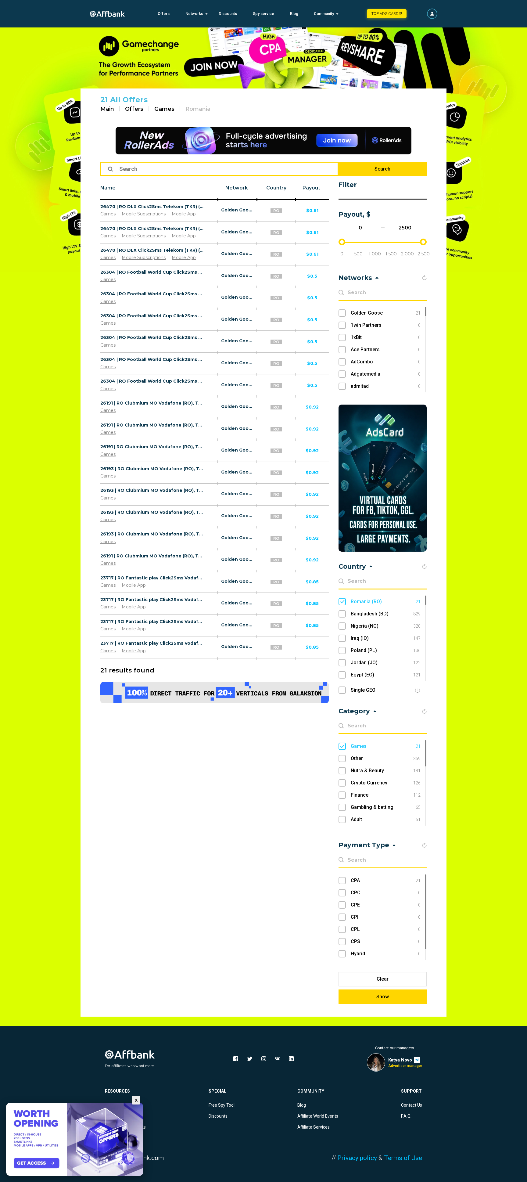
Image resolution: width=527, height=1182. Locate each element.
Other (386, 758)
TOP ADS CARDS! (386, 13)
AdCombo (386, 362)
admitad (386, 386)
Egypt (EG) (386, 675)
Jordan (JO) (386, 662)
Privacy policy (357, 1158)
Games (164, 109)
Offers (164, 13)
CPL (386, 929)
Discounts (228, 13)
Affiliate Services (313, 1127)
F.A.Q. (406, 1116)
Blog (294, 13)
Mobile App (184, 214)
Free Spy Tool (222, 1105)
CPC (386, 893)
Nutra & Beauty (386, 770)
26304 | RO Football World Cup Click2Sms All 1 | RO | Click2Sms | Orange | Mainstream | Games (151, 359)
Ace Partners (386, 349)
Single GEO (363, 690)
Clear (383, 979)
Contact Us (411, 1105)
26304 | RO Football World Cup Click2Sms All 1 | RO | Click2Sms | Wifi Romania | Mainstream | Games (151, 272)
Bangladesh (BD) (386, 614)
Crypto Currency (386, 783)
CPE (386, 905)
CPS (386, 941)
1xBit (386, 337)
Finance (386, 795)
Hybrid (386, 954)
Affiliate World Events (317, 1116)
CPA (386, 880)
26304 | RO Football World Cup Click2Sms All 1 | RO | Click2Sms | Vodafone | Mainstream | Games (151, 294)
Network (236, 188)
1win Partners (386, 325)
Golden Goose (237, 210)
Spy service (263, 13)
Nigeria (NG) (386, 626)
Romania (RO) (386, 601)
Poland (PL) (386, 650)
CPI (386, 917)
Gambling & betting (386, 807)
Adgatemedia (386, 374)
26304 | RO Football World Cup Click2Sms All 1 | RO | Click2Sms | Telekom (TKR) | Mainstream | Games (151, 316)
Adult (386, 819)
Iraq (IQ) (386, 638)
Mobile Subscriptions (144, 214)
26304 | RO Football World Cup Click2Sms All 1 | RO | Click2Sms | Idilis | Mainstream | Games (151, 381)
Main (107, 109)
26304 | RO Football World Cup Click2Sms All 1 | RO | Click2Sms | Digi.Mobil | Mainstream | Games (151, 337)
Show (382, 997)
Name (108, 188)
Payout (311, 188)
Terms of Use (403, 1158)
